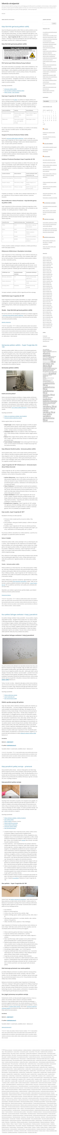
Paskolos (34, 1127)
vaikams (22, 1108)
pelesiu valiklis (8, 757)
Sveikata (25, 1030)
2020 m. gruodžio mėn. (48, 324)
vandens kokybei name (33, 1062)
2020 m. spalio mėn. (47, 327)
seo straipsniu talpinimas (13, 1070)
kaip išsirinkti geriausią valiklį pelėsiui (31, 1087)
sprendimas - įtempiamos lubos (20, 1130)
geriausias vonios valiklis (25, 1093)
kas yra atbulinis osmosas (34, 1055)
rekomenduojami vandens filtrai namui (46, 1062)
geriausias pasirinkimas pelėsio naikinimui (13, 315)
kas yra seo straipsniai (44, 1098)
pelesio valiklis (14, 334)
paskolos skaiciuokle (48, 402)
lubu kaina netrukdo (28, 1115)
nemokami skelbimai (47, 380)
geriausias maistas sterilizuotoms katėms (10, 1091)
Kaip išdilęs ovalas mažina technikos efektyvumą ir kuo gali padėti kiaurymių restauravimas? (50, 230)
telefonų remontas (29, 1084)
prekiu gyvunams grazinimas (15, 1120)
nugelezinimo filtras (49, 384)
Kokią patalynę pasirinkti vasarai (50, 147)
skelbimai (45, 404)
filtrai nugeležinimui (9, 1051)
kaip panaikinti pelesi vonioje (8, 329)
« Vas (44, 124)
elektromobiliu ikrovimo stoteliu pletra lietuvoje (40, 1093)
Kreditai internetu (38, 1125)
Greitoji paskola (20, 1127)
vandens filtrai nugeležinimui (18, 1067)
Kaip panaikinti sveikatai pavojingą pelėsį (14, 90)
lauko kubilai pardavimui (11, 1084)
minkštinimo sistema (6, 1053)
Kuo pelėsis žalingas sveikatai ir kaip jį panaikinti (19, 614)
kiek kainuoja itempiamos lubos (39, 1115)
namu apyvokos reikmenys (11, 1108)
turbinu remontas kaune (50, 1117)
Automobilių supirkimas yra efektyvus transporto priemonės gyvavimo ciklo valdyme (50, 224)
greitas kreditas (47, 367)
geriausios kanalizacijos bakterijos (49, 1111)
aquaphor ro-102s (50, 1075)
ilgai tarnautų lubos (5, 1129)
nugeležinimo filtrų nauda (7, 1067)
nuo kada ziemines (16, 1110)
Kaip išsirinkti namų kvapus (48, 42)
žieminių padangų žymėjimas (47, 1050)
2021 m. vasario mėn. (47, 320)
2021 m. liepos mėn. (47, 312)
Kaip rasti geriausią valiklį (10, 698)
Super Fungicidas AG (9, 696)
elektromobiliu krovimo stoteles (28, 1120)
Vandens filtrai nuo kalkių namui (50, 35)
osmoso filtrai (49, 394)
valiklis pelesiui (6, 336)
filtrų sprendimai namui (17, 1060)
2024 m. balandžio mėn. (48, 288)
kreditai (52, 373)
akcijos (47, 349)
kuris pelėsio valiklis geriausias (19, 407)
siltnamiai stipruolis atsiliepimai (27, 1110)
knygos (45, 372)
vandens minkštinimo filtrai (46, 1065)
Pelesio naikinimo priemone (11, 823)
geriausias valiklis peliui (28, 1096)
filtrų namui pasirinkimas (46, 1056)
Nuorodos (24, 1125)
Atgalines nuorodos (36, 1123)
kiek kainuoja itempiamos (7, 1117)
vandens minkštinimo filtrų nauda (32, 1067)
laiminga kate (12, 1118)
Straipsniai (45, 1125)
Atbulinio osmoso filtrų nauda (49, 162)
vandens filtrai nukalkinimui (31, 1053)
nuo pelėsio (16, 878)
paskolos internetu (50, 401)
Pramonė (21, 1030)
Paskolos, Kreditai (27, 1127)
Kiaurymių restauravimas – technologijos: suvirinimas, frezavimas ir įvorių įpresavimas (50, 39)
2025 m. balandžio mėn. (48, 267)
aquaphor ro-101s (42, 1075)
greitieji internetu (21, 1129)
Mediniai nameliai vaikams (22, 1122)
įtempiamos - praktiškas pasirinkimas (9, 1132)
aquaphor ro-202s (30, 1079)
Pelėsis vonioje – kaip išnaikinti (11, 92)
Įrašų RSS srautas (46, 337)
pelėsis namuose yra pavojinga (18, 899)
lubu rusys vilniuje (30, 1117)
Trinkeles (20, 1123)
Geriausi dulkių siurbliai (50, 1101)
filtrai (53, 361)
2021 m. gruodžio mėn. (48, 306)
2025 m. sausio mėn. (47, 272)
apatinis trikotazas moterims (50, 351)
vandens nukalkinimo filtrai (19, 1068)
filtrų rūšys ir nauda (15, 1053)
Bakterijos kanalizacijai (49, 237)
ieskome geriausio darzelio (42, 1113)
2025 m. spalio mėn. (47, 260)
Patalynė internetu (48, 143)
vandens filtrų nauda (42, 1053)
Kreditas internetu (52, 1125)
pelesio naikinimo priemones (26, 602)
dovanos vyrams (47, 362)
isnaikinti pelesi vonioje (14, 1006)
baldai (55, 356)
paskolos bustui (39, 1120)
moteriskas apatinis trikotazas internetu (48, 378)
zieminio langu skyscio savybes (20, 1111)
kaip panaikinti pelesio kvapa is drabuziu (17, 331)
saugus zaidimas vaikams (51, 1108)
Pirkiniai (17, 1030)
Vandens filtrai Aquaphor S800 (49, 75)
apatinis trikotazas (47, 350)
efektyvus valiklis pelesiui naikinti (23, 325)
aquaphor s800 (34, 1075)
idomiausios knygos (48, 370)
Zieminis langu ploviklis (25, 1118)
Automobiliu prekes (11, 1125)
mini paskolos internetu (47, 1120)
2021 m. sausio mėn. (47, 322)
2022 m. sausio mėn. (47, 305)
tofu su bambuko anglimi (36, 1118)
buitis (18, 1108)
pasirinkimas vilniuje (32, 1113)
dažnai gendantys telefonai (14, 1093)
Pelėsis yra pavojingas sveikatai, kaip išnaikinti (15, 416)
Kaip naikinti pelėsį (9, 819)
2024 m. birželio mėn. (47, 284)
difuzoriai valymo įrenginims (16, 1103)
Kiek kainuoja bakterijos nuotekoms (46, 1105)
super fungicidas (20, 603)
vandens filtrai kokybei (31, 1058)
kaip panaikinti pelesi (17, 327)
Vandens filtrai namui (47, 92)
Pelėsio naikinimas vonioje (10, 695)
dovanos (51, 357)
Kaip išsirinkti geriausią (10, 828)
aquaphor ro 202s (6, 1082)
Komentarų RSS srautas (48, 339)
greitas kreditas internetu (50, 368)
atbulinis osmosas (46, 354)
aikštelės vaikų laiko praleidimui (11, 1089)
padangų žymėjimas (27, 1050)
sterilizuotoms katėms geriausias (47, 1091)
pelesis (19, 334)
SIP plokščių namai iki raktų (45, 1099)
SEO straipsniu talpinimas (50, 202)
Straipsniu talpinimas (49, 219)
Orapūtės (18, 1118)
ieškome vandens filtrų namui (29, 1060)
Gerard (16, 1123)
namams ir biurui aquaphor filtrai (36, 1077)
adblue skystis (4, 1113)
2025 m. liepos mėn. (47, 265)
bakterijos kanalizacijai (48, 356)
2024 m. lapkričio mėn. (47, 276)
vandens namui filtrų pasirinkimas (12, 1062)
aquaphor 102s (54, 1080)
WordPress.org (46, 341)
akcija (44, 349)
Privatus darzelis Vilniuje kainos (39, 1103)
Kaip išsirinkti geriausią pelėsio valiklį (15, 26)
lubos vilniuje (37, 1117)
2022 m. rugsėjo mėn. (47, 296)
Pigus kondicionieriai (27, 1123)
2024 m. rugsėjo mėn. (47, 279)
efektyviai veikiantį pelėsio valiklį (28, 733)
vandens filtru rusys (26, 1075)
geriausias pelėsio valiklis (45, 1086)
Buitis (8, 1030)
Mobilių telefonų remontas (48, 90)
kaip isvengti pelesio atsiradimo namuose (15, 1087)
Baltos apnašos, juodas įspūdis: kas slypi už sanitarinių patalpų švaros (49, 212)
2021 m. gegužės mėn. (47, 315)
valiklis (15, 99)
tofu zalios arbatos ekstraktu (47, 1118)
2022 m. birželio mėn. (47, 298)
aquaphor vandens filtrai (24, 1070)
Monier (12, 1123)
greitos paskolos (13, 1129)
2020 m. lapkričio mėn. (47, 325)
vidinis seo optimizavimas (23, 1099)
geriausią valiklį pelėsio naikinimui (15, 138)
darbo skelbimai (46, 357)
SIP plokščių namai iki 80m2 (14, 1101)
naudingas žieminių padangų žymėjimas (47, 1094)
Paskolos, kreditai (52, 1127)
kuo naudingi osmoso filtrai (22, 1056)
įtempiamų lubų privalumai (33, 1130)
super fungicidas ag (28, 603)
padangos (45, 396)
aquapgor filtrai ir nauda (42, 1074)
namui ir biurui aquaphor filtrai (22, 1077)
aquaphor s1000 (12, 1077)
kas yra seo (36, 1084)
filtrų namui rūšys (14, 1063)
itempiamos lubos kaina (51, 1115)
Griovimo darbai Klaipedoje (34, 1122)
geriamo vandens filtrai (48, 364)
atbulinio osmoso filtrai (6, 1055)
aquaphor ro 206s (14, 1082)
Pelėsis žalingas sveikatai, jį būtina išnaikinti (15, 818)
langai (44, 377)
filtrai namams (23, 1058)
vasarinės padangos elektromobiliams (30, 1094)
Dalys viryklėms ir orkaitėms (44, 1106)
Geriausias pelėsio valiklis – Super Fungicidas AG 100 (19, 346)
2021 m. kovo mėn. (47, 318)
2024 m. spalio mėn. (47, 277)
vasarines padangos (48, 421)
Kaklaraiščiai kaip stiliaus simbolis (50, 68)
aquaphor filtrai (33, 1070)
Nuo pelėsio (9, 325)
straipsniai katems (5, 1118)
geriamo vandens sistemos (37, 1068)
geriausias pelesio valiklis (34, 1098)
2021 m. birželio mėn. (47, 313)
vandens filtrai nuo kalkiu (49, 413)
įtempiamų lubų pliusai (41, 1129)
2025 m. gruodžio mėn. (48, 258)
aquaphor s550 (21, 1080)
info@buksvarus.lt (11, 745)
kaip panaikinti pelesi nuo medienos (30, 327)
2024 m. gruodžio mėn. (48, 274)
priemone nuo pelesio (25, 334)
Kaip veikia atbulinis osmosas (49, 160)
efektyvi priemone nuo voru (39, 1096)
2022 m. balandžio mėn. (48, 300)
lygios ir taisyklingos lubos (51, 1130)
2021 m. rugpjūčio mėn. (48, 310)
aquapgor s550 (5, 1077)
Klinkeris (46, 129)
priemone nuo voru (43, 1084)
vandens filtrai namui (49, 409)
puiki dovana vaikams (44, 1087)
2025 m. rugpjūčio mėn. (48, 264)
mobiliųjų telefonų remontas (34, 1091)
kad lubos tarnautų (50, 1129)
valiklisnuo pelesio (8, 605)
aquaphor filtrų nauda (25, 1074)
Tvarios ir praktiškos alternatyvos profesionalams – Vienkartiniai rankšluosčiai (50, 71)
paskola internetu (48, 397)
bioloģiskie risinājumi (37, 1111)
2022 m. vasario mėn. (47, 303)
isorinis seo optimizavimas (12, 1099)
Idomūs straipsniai (10, 3)
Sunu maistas (18, 1125)
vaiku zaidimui (30, 1111)
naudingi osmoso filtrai (11, 1056)
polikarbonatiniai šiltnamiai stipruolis (42, 1110)
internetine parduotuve (17, 1050)
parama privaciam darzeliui (13, 1113)
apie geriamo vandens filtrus (22, 1055)
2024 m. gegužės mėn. (47, 286)
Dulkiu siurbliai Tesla (6, 1103)
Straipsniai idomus (6, 595)
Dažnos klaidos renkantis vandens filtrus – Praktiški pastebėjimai (49, 242)
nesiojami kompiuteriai (48, 381)
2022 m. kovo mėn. (47, 301)
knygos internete (52, 371)
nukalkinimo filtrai (48, 391)
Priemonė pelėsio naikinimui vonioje (13, 418)
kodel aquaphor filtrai (48, 1077)
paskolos (47, 399)
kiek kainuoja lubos (16, 1117)
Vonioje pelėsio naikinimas (10, 824)
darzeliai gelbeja (23, 1113)
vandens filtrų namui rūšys (41, 1060)
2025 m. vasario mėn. (47, 270)
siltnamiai (43, 1117)
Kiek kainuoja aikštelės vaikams (27, 1101)
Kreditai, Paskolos (44, 1127)
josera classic (25, 1098)
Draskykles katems (31, 1125)
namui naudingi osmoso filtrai (46, 1055)
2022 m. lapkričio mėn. (47, 294)
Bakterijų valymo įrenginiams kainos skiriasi (29, 1105)
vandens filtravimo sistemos (34, 1056)
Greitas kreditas (13, 1127)
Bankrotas (7, 1122)
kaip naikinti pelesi (8, 327)
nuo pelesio (31, 332)
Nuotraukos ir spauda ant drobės (50, 197)
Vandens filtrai (13, 1122)
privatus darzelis (52, 1113)
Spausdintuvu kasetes (45, 1123)
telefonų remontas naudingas (25, 1089)
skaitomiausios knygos (49, 403)
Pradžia (3, 13)
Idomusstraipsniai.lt (6, 1027)
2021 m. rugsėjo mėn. (47, 308)
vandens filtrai (50, 406)
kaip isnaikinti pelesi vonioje (31, 752)
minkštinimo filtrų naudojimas (46, 1051)
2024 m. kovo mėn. (47, 289)
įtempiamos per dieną (22, 1132)
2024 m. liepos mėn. (47, 282)
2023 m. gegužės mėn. (47, 293)
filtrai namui (10, 1065)
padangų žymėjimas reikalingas (15, 1094)
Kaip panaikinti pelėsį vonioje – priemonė (17, 766)
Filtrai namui (47, 156)
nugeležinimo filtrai (49, 388)
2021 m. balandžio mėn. (48, 317)
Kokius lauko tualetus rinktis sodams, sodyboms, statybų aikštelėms (49, 175)
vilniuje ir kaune (42, 1130)
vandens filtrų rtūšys (24, 1062)
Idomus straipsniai (8, 1050)
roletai (54, 402)
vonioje (23, 840)
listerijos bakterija (9, 1111)
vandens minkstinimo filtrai (48, 418)
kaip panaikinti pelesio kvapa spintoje (21, 332)
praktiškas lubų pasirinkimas (7, 1130)
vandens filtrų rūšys (23, 1063)
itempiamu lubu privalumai (18, 1115)
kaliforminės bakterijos (27, 1103)
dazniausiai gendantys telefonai (48, 1089)
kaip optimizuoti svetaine (34, 1099)
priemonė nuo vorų (20, 1084)
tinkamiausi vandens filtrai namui (43, 1058)
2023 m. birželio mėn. (47, 291)
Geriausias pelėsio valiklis (10, 89)
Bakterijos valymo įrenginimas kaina (12, 1105)
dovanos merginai (47, 358)
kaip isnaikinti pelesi (20, 752)
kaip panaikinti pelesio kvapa (20, 329)
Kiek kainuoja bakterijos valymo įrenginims (29, 1106)
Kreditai (38, 1127)
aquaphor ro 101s (46, 1080)
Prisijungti (45, 336)
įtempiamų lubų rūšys (32, 1132)
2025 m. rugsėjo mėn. (47, 262)
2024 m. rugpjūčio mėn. (48, 281)
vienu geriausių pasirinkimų (19, 581)
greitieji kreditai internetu (49, 369)
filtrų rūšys (37, 1051)
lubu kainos (23, 1117)
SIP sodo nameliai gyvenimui (14, 1106)
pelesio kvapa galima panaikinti (45, 1082)
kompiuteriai (46, 373)
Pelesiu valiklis (7, 821)
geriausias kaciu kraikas (36, 1089)
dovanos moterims (48, 360)
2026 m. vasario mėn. (47, 257)
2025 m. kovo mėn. (47, 269)
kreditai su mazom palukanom (47, 375)
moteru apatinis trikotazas (48, 379)
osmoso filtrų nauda (24, 1051)
